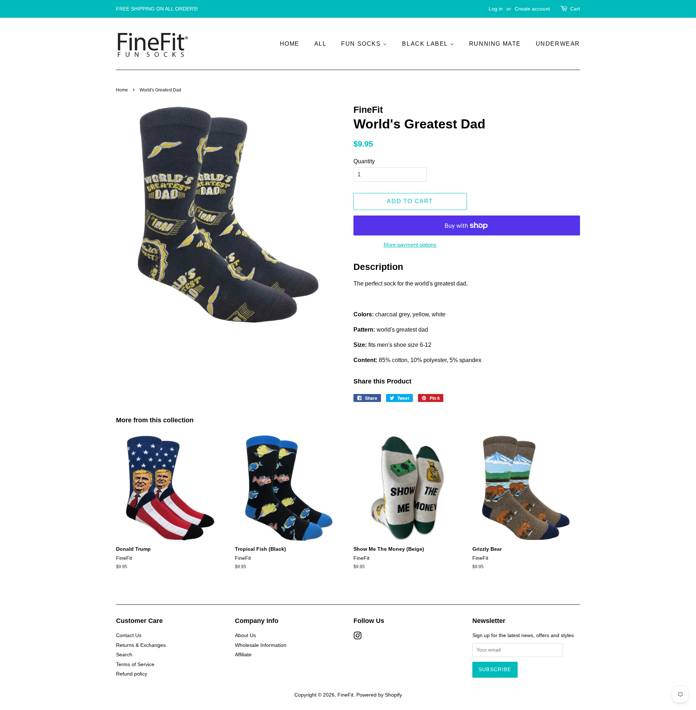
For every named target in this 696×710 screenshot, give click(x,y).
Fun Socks (362, 44)
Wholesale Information (260, 645)
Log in (496, 9)
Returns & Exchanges (141, 645)
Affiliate (243, 654)
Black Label (426, 44)
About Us (245, 635)
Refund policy (131, 674)
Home (289, 44)
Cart (575, 9)
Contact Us (128, 635)
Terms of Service (135, 664)
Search (124, 654)
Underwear (558, 44)
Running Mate (495, 44)
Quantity (364, 161)
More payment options (410, 245)
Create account (532, 9)
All (320, 44)
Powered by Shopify (379, 695)
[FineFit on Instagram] (357, 637)
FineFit (345, 695)
